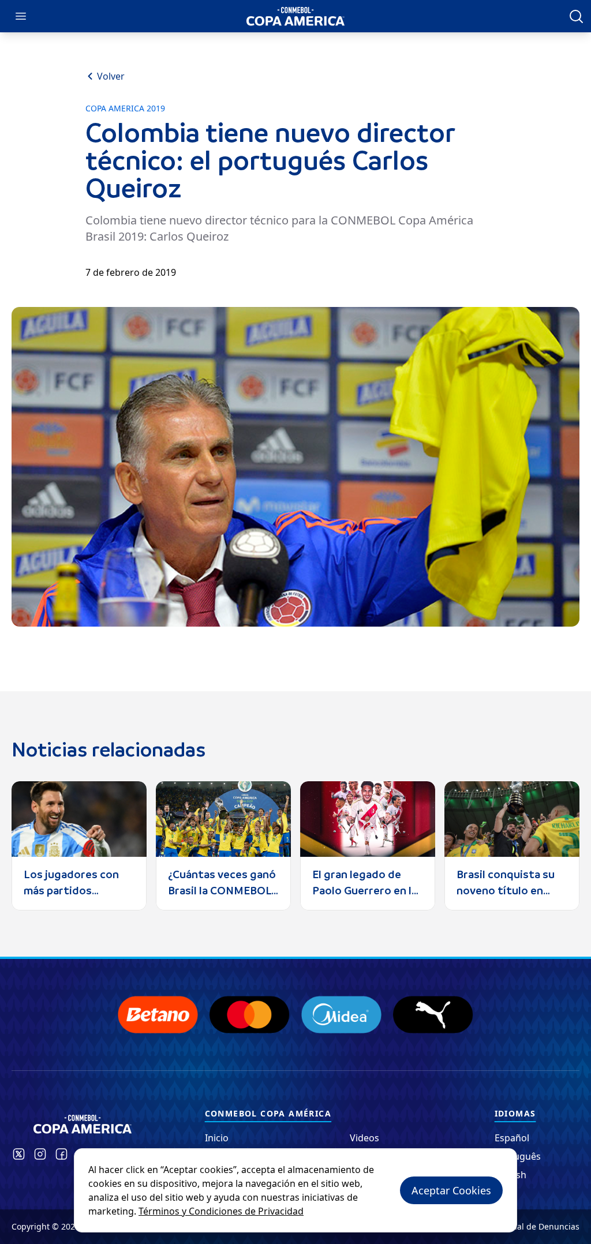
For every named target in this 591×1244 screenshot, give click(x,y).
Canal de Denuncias (540, 1226)
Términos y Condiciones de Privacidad (221, 1211)
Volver (111, 76)
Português (518, 1156)
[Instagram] (40, 1154)
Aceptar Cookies (451, 1190)
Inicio (217, 1137)
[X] (19, 1154)
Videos (364, 1137)
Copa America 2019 (125, 108)
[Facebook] (61, 1154)
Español (512, 1137)
